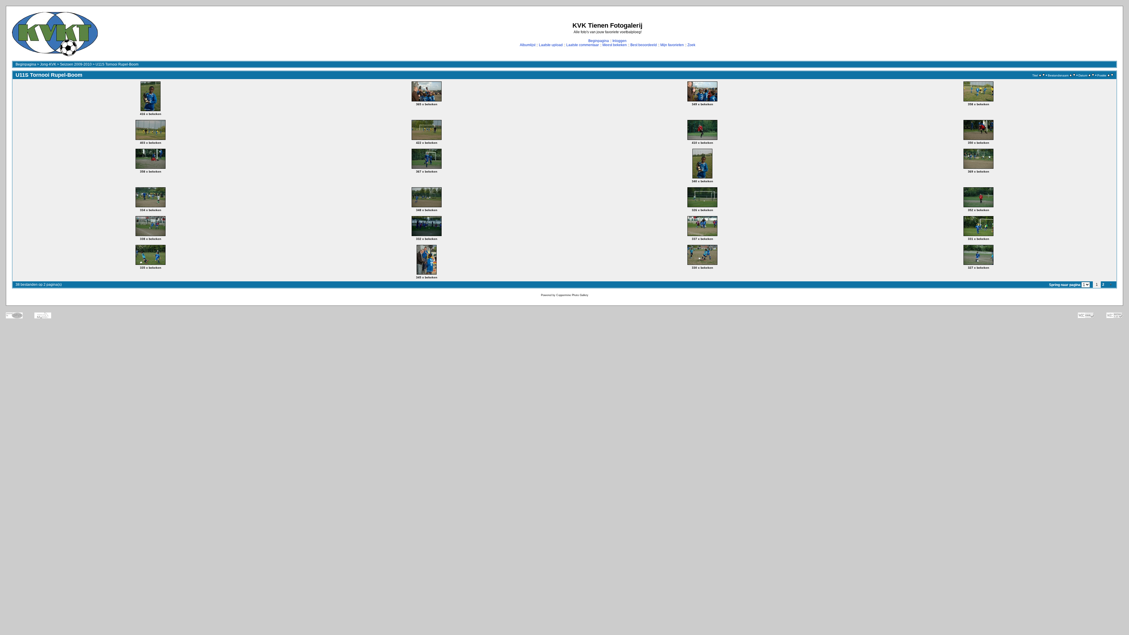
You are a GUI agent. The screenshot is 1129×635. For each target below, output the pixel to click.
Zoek (691, 45)
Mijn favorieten (672, 45)
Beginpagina (598, 41)
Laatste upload (551, 45)
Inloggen (619, 41)
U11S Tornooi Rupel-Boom (117, 64)
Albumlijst (527, 45)
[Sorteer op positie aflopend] (1112, 75)
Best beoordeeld (643, 45)
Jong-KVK (48, 64)
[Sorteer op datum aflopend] (1093, 75)
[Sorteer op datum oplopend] (1089, 75)
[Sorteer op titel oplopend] (1040, 75)
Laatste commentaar (582, 45)
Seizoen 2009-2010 (76, 64)
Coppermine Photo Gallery (572, 295)
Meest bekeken (614, 45)
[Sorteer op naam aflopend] (1074, 75)
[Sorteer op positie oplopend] (1108, 75)
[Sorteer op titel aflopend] (1043, 75)
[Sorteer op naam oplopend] (1070, 75)
